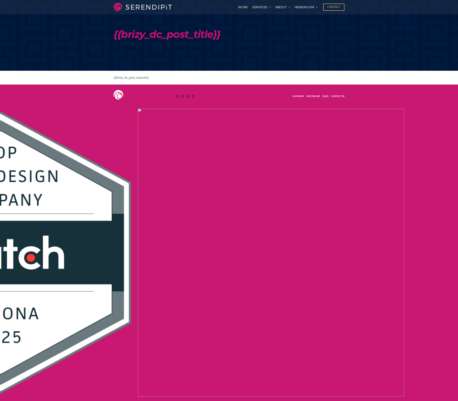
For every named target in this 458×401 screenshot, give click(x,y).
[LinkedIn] (193, 96)
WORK (243, 7)
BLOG (325, 96)
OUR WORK (298, 96)
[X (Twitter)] (182, 96)
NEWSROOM (304, 7)
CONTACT (333, 7)
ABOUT (281, 7)
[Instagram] (188, 96)
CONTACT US (337, 96)
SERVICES (259, 7)
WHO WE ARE (313, 96)
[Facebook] (177, 96)
